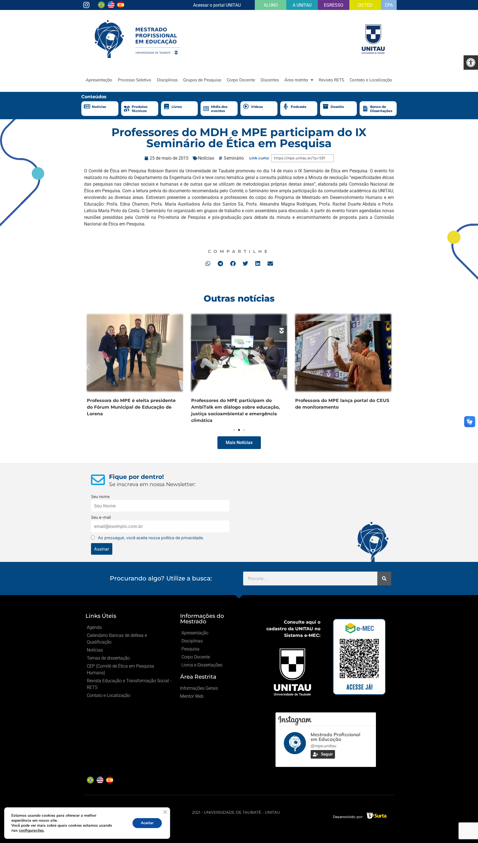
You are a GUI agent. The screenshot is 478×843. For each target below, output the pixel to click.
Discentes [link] (270, 79)
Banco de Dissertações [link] (381, 109)
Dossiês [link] (337, 107)
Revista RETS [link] (331, 79)
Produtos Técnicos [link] (139, 109)
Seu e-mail (101, 517)
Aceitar (147, 823)
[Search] (384, 578)
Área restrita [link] (296, 79)
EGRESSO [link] (333, 5)
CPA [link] (389, 5)
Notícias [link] (99, 107)
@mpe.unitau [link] (323, 745)
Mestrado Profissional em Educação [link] (335, 737)
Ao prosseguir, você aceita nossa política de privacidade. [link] (151, 537)
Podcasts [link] (298, 107)
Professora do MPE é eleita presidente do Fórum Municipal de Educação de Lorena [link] (131, 407)
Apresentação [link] (99, 79)
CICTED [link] (365, 5)
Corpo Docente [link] (241, 79)
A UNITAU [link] (302, 5)
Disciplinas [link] (167, 79)
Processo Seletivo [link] (134, 79)
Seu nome (100, 496)
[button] (208, 263)
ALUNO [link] (271, 5)
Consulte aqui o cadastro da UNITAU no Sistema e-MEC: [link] (293, 628)
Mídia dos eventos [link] (219, 109)
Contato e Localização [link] (371, 79)
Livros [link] (177, 107)
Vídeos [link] (257, 107)
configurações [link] (31, 830)
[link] (471, 62)
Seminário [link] (234, 158)
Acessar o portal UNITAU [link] (217, 5)
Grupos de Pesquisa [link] (202, 79)
